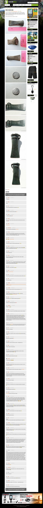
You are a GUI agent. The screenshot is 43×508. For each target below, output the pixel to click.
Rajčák (8, 345)
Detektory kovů (21, 505)
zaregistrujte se (17, 489)
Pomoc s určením (31, 61)
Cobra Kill (9, 358)
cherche (8, 214)
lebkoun (8, 197)
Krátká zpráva (6, 6)
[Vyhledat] (37, 2)
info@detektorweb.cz (27, 505)
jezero (8, 274)
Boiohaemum (9, 305)
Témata (10, 6)
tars (8, 432)
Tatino (11, 11)
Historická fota (13, 6)
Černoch (9, 255)
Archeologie (22, 6)
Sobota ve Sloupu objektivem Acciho (33, 21)
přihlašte (23, 489)
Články (7, 8)
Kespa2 (8, 309)
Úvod (5, 8)
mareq (8, 349)
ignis (8, 354)
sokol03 (8, 413)
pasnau (8, 270)
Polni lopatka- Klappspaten (32, 24)
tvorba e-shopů (21, 506)
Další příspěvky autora (15, 11)
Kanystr (30, 58)
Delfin (8, 437)
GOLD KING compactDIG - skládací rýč (31, 83)
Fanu (8, 260)
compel (8, 223)
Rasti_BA (9, 218)
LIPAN (8, 278)
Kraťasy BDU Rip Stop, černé (30, 64)
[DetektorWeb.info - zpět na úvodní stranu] (11, 2)
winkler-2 (9, 480)
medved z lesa (9, 467)
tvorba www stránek (24, 506)
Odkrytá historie (18, 6)
